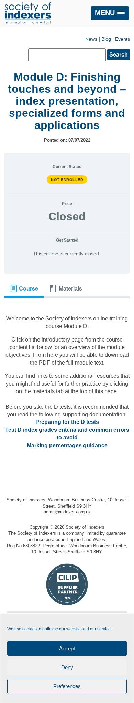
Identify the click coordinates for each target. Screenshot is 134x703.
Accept (67, 648)
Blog (106, 39)
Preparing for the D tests (67, 422)
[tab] (24, 288)
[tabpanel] (67, 382)
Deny (67, 667)
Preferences (67, 686)
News (91, 39)
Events (122, 39)
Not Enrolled (67, 179)
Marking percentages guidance (67, 445)
